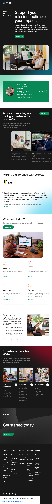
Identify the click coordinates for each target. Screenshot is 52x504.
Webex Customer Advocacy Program (37, 459)
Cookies (41, 497)
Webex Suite (6, 454)
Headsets (13, 469)
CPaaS (4, 481)
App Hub (29, 473)
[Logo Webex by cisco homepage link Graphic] (7, 3)
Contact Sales (7, 227)
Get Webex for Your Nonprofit (11, 340)
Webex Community (29, 462)
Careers (37, 474)
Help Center (30, 459)
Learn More (43, 113)
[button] (48, 3)
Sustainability (22, 463)
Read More (6, 206)
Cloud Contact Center (6, 478)
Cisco (36, 454)
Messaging (5, 462)
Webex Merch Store (38, 471)
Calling (4, 459)
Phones (13, 464)
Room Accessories (14, 472)
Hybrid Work (22, 454)
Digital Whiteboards (14, 461)
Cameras (13, 467)
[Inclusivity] (31, 384)
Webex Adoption (29, 466)
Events (4, 464)
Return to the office (22, 460)
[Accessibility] (47, 384)
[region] (20, 500)
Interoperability (22, 457)
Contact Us (18, 36)
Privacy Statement (6, 501)
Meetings (5, 457)
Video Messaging (5, 467)
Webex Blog (30, 478)
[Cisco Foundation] (16, 384)
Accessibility (30, 475)
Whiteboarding (6, 475)
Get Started (41, 91)
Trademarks (47, 497)
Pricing (28, 454)
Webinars (5, 473)
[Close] (38, 497)
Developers (29, 480)
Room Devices (13, 455)
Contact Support (37, 464)
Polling (4, 470)
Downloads (29, 457)
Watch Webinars (29, 470)
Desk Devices (14, 458)
